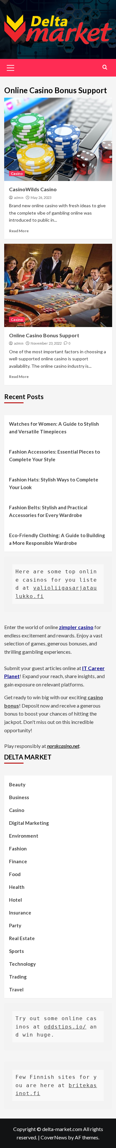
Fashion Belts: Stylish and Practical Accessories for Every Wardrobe (48, 511)
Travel (16, 989)
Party (15, 925)
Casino (17, 173)
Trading (18, 977)
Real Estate (22, 938)
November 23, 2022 (46, 343)
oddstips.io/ (65, 1027)
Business (19, 797)
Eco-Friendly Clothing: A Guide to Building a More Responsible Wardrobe (57, 539)
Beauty (17, 784)
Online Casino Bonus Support (44, 335)
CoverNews (54, 1137)
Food (15, 874)
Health (16, 887)
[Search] (105, 67)
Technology (22, 964)
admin (19, 197)
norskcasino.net (63, 746)
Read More (19, 230)
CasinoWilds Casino (33, 189)
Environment (23, 836)
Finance (18, 861)
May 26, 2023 (41, 197)
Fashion (18, 848)
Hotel (15, 900)
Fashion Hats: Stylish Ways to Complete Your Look (53, 483)
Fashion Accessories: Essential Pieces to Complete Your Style (54, 455)
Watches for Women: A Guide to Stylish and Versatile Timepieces (54, 427)
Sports (16, 951)
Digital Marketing (29, 823)
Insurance (20, 912)
